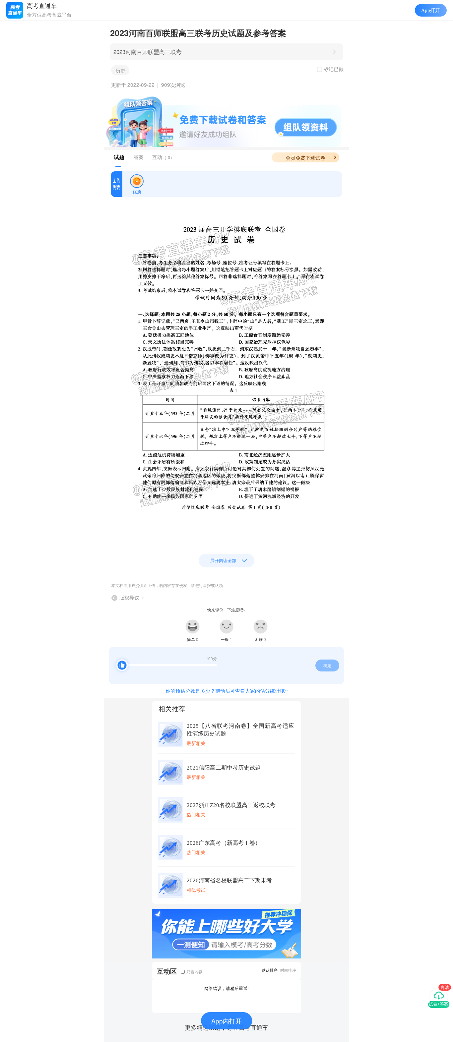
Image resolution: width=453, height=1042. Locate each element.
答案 (139, 156)
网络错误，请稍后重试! (226, 988)
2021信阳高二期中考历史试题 (224, 768)
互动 (163, 156)
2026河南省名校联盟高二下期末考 (229, 880)
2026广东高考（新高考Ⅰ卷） (224, 843)
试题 (119, 157)
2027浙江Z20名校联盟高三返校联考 (231, 805)
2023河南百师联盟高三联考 (147, 52)
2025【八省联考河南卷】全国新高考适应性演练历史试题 (240, 730)
